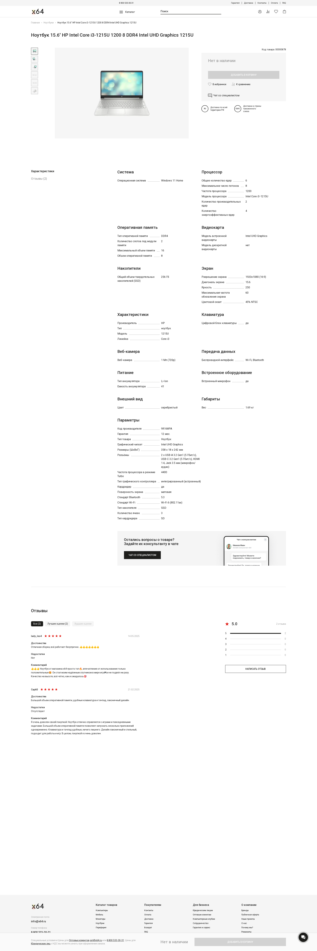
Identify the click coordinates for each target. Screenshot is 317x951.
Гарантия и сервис (201, 927)
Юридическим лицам (203, 910)
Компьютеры (102, 910)
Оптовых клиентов (79, 940)
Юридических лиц (41, 943)
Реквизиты (246, 932)
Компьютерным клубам (204, 919)
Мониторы (100, 919)
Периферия (101, 927)
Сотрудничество (200, 923)
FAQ (284, 3)
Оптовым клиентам (202, 915)
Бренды (245, 910)
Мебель (99, 915)
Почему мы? (247, 927)
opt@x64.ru (96, 940)
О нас (244, 923)
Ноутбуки (49, 22)
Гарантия (235, 3)
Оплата (274, 3)
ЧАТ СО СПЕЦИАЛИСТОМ (142, 555)
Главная (35, 22)
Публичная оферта (250, 915)
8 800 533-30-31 (126, 3)
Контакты (262, 3)
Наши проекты (248, 919)
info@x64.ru (38, 921)
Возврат (148, 927)
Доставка (248, 3)
